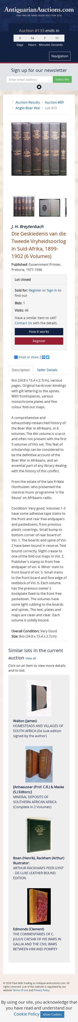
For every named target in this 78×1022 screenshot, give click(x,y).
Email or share (29, 357)
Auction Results (28, 102)
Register (35, 290)
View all (31, 658)
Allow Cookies (52, 1014)
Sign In (52, 290)
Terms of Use (20, 990)
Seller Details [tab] (47, 370)
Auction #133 (32, 30)
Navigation (59, 56)
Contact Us (23, 323)
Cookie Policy (26, 1014)
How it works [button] (39, 331)
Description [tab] (21, 370)
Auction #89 (54, 102)
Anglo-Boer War (28, 108)
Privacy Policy (41, 990)
